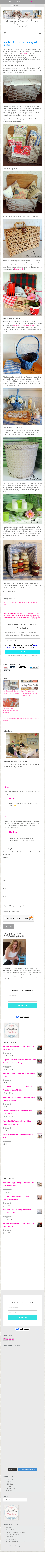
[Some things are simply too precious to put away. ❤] (12, 1436)
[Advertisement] (14, 1163)
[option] (22, 755)
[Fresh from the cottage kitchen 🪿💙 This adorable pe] (32, 1460)
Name (4, 881)
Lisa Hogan (13, 799)
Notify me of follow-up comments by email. (13, 906)
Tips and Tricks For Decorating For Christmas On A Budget (10, 710)
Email (4, 888)
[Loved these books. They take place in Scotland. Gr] (12, 1377)
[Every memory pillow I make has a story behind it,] (32, 1389)
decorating (24, 53)
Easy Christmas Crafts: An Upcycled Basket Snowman (11, 692)
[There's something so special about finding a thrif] (32, 1425)
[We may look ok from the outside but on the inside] (32, 1365)
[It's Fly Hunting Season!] (32, 1413)
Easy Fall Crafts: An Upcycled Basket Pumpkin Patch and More (29, 693)
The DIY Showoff (21, 602)
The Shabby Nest (8, 602)
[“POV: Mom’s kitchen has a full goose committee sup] (12, 1460)
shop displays (23, 718)
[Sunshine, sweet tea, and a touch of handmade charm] (12, 1401)
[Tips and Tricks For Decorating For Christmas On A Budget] (11, 702)
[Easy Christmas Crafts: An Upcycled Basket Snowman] (11, 685)
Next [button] (40, 755)
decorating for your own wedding (24, 325)
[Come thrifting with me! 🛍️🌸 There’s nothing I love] (12, 1365)
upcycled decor (30, 718)
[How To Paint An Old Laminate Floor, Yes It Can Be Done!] (22, 747)
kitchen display (19, 269)
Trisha (7, 787)
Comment (5, 857)
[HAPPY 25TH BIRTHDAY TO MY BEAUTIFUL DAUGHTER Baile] (32, 1354)
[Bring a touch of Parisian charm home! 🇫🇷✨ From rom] (32, 1436)
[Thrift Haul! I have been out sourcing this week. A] (12, 1448)
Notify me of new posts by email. (11, 911)
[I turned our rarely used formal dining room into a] (32, 1401)
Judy (6, 817)
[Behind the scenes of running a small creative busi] (12, 1354)
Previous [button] (4, 755)
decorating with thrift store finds (11, 718)
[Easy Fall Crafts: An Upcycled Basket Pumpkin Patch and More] (29, 685)
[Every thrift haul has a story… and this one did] (12, 1413)
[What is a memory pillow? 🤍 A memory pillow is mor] (12, 1425)
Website (4, 896)
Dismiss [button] (34, 2)
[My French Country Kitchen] (12, 1389)
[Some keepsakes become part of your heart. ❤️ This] (32, 1377)
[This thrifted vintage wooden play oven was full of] (32, 1448)
